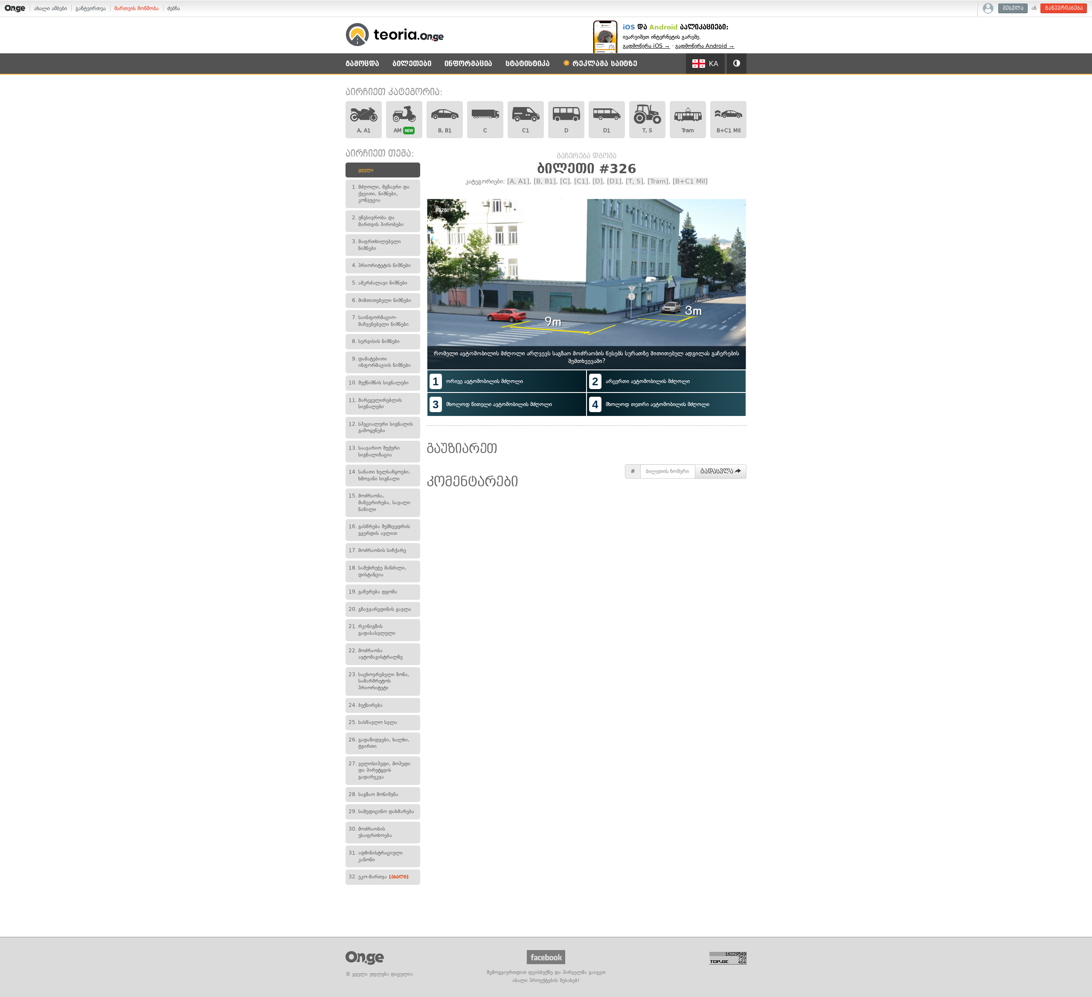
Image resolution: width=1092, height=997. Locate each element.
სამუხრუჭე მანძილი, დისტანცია (378, 571)
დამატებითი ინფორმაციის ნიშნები (381, 362)
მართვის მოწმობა (136, 8)
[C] (565, 181)
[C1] (581, 181)
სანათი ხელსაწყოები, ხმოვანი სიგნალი (379, 475)
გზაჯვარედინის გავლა (380, 609)
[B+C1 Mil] (690, 181)
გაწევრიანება (1064, 8)
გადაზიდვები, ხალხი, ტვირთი (379, 743)
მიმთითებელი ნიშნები (381, 300)
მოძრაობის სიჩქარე (377, 550)
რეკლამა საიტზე (603, 64)
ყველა (366, 170)
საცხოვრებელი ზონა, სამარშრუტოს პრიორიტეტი (379, 681)
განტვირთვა (91, 8)
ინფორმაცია (468, 64)
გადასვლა (717, 471)
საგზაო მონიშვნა (373, 794)
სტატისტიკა (527, 64)
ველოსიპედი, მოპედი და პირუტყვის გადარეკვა (379, 770)
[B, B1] (545, 181)
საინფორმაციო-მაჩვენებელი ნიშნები (380, 320)
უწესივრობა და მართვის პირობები (378, 221)
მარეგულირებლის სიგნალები (375, 403)
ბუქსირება (366, 705)
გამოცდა (362, 64)
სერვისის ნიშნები (376, 341)
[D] (597, 181)
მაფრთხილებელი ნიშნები (376, 244)
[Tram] (658, 181)
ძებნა (173, 8)
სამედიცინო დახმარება (381, 811)
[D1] (614, 181)
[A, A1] (518, 181)
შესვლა (1013, 8)
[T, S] (634, 181)
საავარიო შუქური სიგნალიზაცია (374, 451)
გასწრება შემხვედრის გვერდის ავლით (379, 529)
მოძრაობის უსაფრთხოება (370, 832)
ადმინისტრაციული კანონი (376, 856)
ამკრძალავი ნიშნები (379, 283)
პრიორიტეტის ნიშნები (381, 265)
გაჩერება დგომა (373, 592)
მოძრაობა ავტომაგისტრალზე (376, 654)
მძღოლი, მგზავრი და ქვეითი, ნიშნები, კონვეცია (381, 193)
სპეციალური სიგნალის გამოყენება (381, 427)
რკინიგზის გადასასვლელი (372, 629)
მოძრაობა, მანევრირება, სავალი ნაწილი (379, 502)
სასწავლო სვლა (373, 722)
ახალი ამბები (50, 8)
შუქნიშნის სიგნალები (379, 383)
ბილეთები (411, 64)
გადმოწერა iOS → (646, 46)
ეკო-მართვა (379, 877)
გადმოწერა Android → (705, 46)
